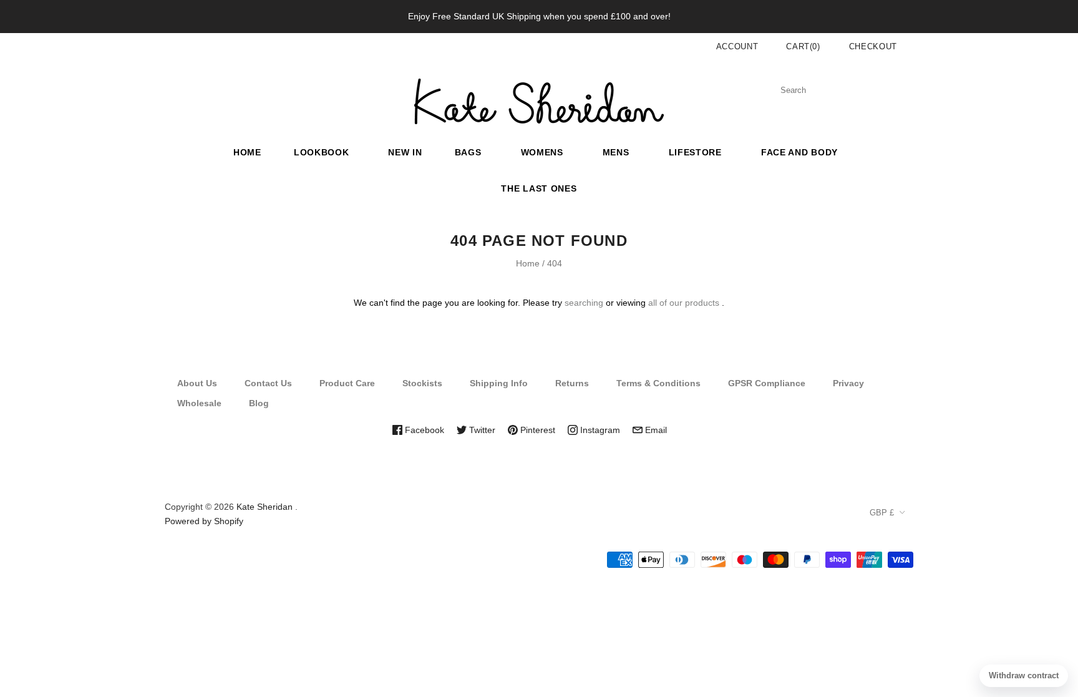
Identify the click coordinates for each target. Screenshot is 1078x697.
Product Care (347, 383)
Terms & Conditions (658, 383)
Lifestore (695, 152)
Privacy (848, 383)
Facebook (423, 430)
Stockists (422, 383)
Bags (468, 152)
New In (405, 152)
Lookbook (321, 152)
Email (655, 430)
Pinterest (536, 430)
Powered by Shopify (204, 521)
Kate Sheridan (264, 507)
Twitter (481, 430)
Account (737, 46)
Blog (259, 403)
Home (247, 152)
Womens (542, 152)
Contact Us (268, 383)
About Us (197, 383)
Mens (616, 152)
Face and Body (799, 152)
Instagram (599, 430)
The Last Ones (538, 188)
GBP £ (882, 512)
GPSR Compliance (766, 383)
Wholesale (199, 403)
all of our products (683, 303)
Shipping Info (499, 383)
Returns (572, 383)
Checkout (873, 46)
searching (584, 303)
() (803, 46)
